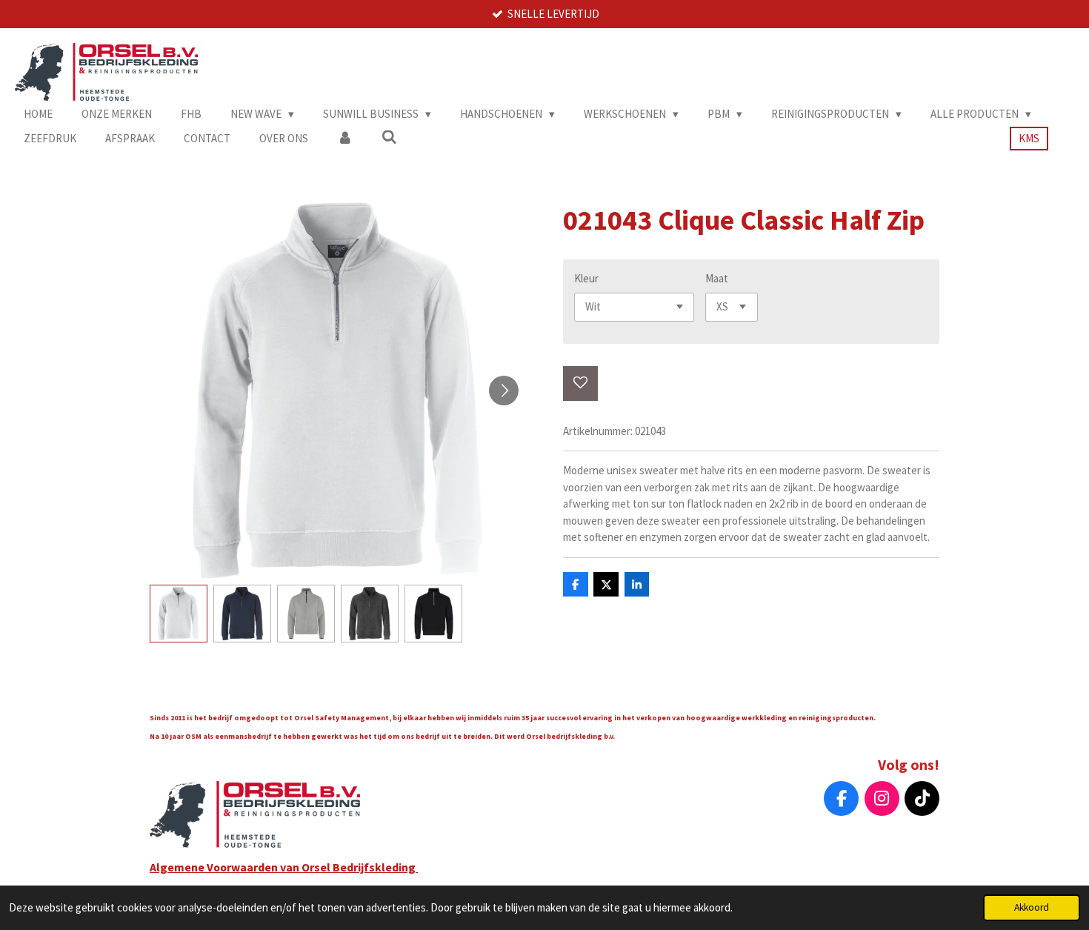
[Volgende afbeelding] (504, 390)
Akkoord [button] (1031, 907)
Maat (716, 278)
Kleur (586, 278)
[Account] (345, 139)
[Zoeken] (389, 137)
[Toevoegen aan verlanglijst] (580, 383)
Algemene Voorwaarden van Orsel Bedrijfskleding (284, 867)
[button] (178, 613)
